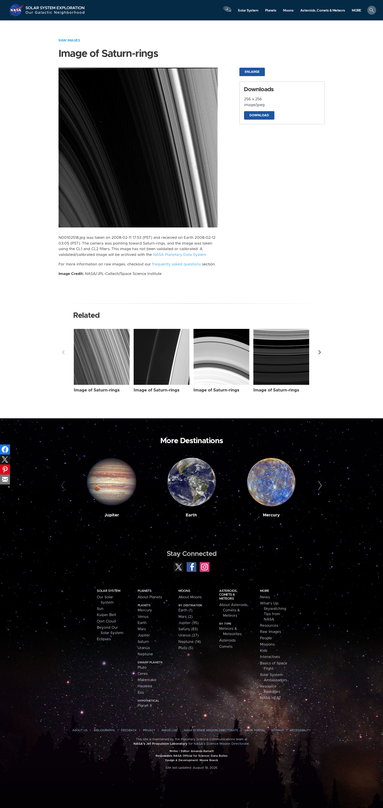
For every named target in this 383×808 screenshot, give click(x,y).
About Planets (150, 597)
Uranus (144, 648)
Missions (267, 644)
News (265, 597)
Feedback (129, 730)
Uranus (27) (188, 635)
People (266, 638)
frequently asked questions (176, 264)
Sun (100, 608)
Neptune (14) (189, 642)
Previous (63, 352)
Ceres (143, 674)
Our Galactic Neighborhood (55, 13)
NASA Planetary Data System (179, 255)
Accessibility (300, 730)
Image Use (170, 730)
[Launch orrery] (227, 11)
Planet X (145, 705)
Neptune (145, 654)
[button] (356, 10)
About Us (80, 730)
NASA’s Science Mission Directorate (221, 743)
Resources (269, 625)
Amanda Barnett (202, 751)
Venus (143, 616)
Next (320, 352)
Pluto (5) (185, 648)
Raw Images (69, 40)
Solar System (108, 591)
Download (259, 115)
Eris (141, 692)
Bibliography (104, 730)
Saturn (143, 642)
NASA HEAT (270, 698)
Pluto (142, 667)
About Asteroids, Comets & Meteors (233, 610)
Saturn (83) (188, 629)
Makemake (147, 680)
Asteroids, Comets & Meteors (228, 594)
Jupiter (111, 515)
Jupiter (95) (188, 623)
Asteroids (227, 640)
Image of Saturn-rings (97, 390)
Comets (226, 646)
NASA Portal (255, 730)
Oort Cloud (106, 621)
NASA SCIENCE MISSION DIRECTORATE (211, 730)
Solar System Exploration (55, 6)
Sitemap (277, 730)
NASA (16, 10)
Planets (144, 591)
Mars (142, 629)
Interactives (270, 657)
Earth (191, 515)
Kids (263, 650)
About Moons (190, 597)
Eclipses (104, 639)
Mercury (271, 515)
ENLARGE (252, 71)
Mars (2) (185, 616)
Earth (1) (185, 610)
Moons (184, 591)
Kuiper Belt (106, 615)
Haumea (145, 686)
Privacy (149, 730)
